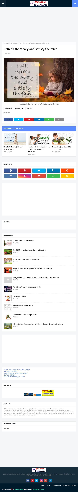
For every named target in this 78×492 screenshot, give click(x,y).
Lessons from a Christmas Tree (23, 241)
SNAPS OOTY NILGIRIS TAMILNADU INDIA (17, 370)
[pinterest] (24, 171)
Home (5, 43)
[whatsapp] (53, 176)
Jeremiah (29, 108)
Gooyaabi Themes (38, 489)
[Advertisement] (39, 24)
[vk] (10, 176)
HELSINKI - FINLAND (10, 371)
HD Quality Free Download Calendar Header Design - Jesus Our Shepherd (38, 324)
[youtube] (39, 176)
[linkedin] (53, 171)
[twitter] (39, 171)
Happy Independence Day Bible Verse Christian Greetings (32, 268)
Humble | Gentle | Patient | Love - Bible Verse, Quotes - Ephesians (39, 149)
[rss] (67, 176)
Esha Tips (8, 53)
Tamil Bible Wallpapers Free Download (26, 259)
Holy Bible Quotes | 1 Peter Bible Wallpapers (13, 148)
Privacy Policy (57, 485)
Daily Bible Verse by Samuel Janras (18, 43)
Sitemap (74, 485)
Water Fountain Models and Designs (16, 373)
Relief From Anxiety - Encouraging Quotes (27, 287)
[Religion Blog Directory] (37, 395)
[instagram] (24, 176)
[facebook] (10, 171)
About (48, 485)
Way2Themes (19, 489)
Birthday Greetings (19, 296)
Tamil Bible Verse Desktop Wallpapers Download (29, 250)
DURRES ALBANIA (9, 375)
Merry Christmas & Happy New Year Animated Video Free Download (36, 278)
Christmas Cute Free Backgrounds (24, 315)
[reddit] (67, 171)
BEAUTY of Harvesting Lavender (14, 377)
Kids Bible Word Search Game (23, 305)
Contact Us (66, 485)
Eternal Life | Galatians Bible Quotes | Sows (61, 148)
